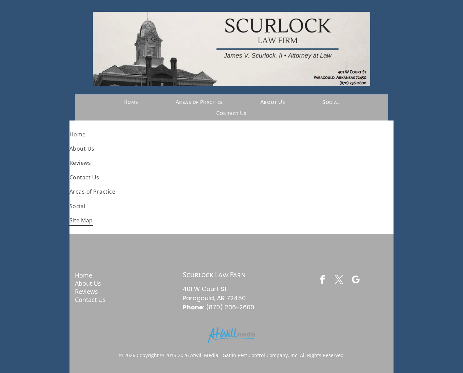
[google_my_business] (355, 280)
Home (83, 275)
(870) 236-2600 (230, 307)
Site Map (87, 308)
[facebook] (322, 280)
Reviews (86, 291)
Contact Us (90, 299)
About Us (88, 283)
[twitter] (339, 280)
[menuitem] (131, 102)
